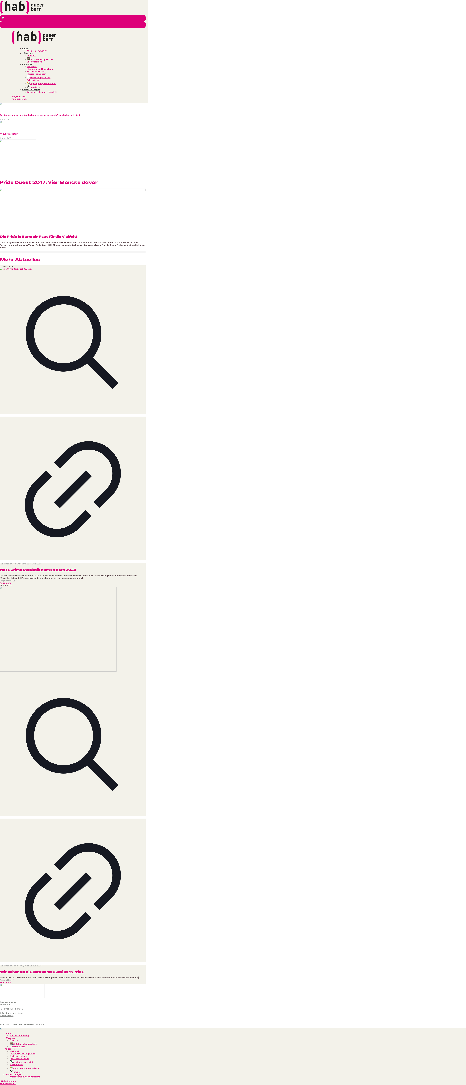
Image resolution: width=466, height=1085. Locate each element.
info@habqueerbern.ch (11, 1008)
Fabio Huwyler (19, 965)
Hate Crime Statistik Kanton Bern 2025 (38, 570)
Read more (5, 583)
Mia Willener (19, 563)
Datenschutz (6, 1015)
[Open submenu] (11, 1033)
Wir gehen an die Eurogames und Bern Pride (42, 972)
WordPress (41, 1024)
